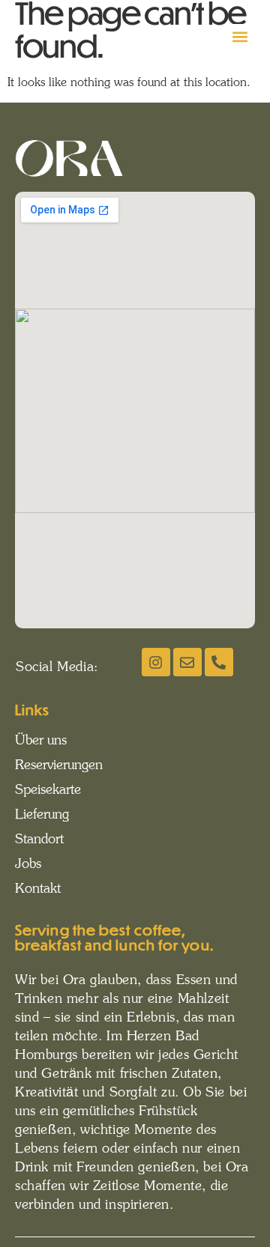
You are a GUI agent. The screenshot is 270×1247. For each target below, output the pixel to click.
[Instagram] (156, 662)
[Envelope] (187, 662)
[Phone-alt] (219, 662)
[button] (240, 36)
